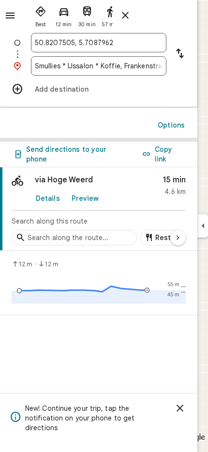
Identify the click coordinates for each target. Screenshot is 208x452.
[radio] (40, 14)
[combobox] (99, 42)
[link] (98, 209)
